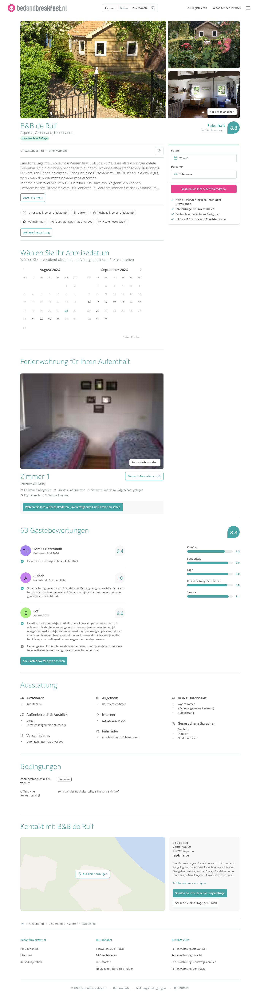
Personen (177, 166)
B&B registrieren (106, 955)
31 (24, 327)
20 (49, 311)
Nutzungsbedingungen (151, 988)
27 (49, 319)
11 (32, 302)
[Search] (153, 8)
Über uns (26, 955)
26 (41, 319)
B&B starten (103, 962)
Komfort (192, 547)
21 (58, 311)
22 (66, 311)
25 (32, 319)
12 (41, 302)
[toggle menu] (248, 8)
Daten (124, 8)
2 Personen (139, 8)
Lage (190, 570)
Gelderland (43, 132)
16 (74, 302)
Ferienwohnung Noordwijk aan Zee (194, 962)
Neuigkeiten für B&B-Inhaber (114, 968)
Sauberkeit (194, 558)
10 (24, 302)
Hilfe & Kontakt (29, 948)
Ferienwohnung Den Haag (188, 968)
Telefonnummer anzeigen (189, 883)
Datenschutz (121, 988)
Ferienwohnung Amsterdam (189, 948)
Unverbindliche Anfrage (35, 138)
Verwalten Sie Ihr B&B (110, 948)
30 (74, 319)
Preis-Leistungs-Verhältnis (203, 581)
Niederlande (63, 132)
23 (74, 311)
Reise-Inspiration (31, 962)
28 (58, 319)
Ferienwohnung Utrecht (187, 955)
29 (66, 319)
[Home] (22, 923)
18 (32, 311)
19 (41, 311)
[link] (38, 8)
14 (58, 302)
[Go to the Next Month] (140, 269)
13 (49, 302)
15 (66, 302)
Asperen (110, 8)
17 (24, 311)
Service (191, 592)
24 (24, 319)
